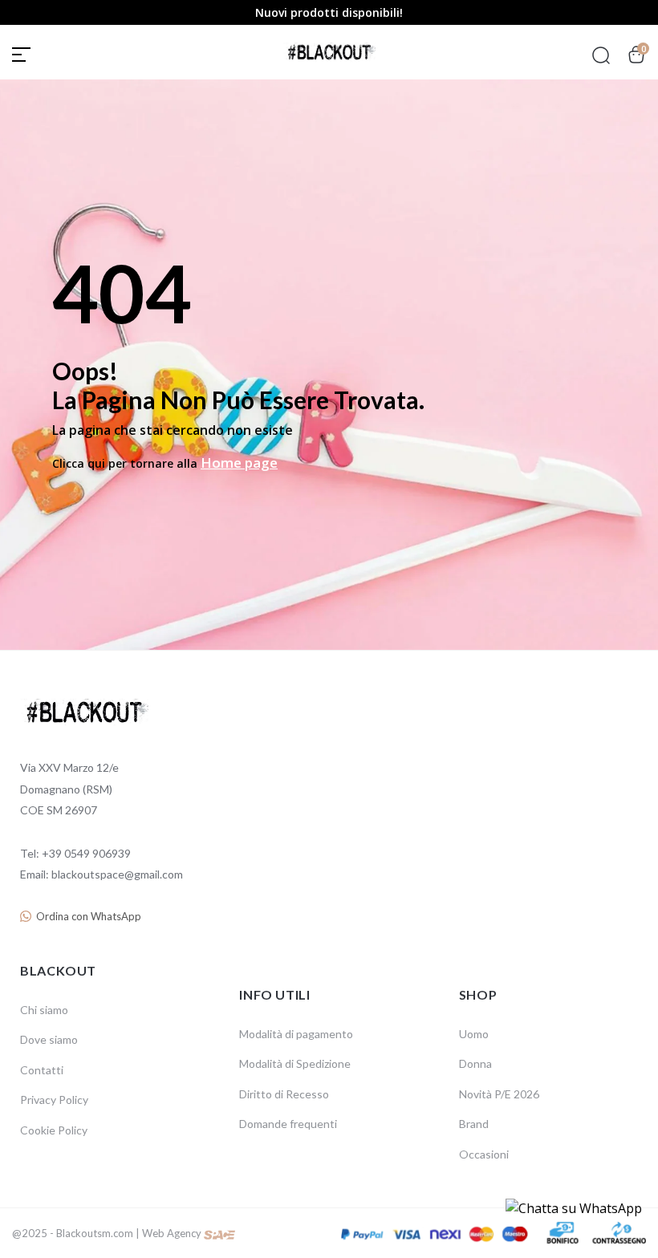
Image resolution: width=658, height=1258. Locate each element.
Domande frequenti (288, 1123)
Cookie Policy (53, 1130)
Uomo (474, 1034)
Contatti (41, 1070)
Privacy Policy (54, 1099)
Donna (475, 1063)
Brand (474, 1123)
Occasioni (484, 1154)
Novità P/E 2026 (499, 1094)
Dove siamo (49, 1039)
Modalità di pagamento (296, 1034)
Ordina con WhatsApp (88, 916)
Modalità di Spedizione (295, 1063)
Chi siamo (44, 1010)
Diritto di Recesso (284, 1094)
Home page (239, 462)
